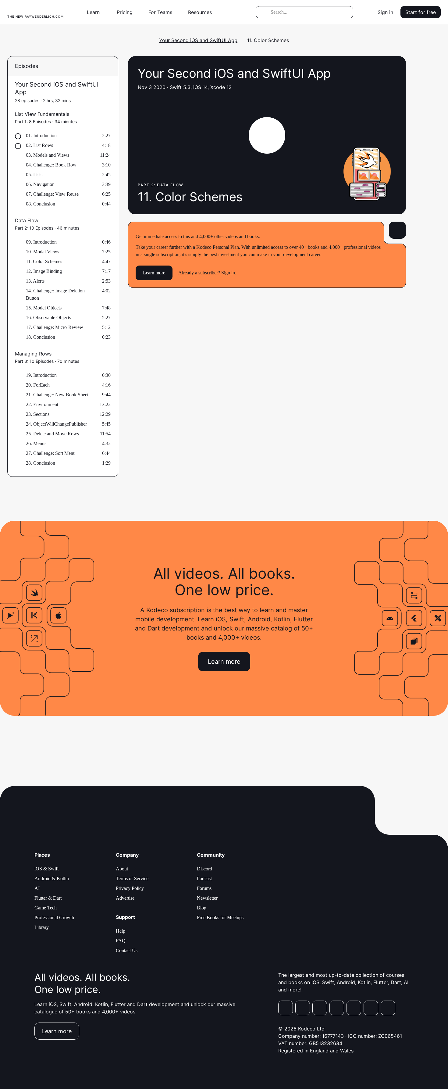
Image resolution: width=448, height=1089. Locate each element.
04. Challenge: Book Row (51, 164)
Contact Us (126, 950)
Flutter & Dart (48, 898)
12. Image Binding (44, 271)
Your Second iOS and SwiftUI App (198, 40)
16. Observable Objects (48, 317)
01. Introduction (41, 135)
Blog (201, 907)
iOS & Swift (46, 868)
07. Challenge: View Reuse (52, 194)
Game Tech (45, 907)
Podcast (204, 878)
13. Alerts (35, 281)
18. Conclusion (40, 337)
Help (120, 931)
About (122, 868)
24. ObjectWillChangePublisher (56, 424)
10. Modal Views (42, 251)
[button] (95, 12)
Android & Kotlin (51, 878)
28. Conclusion (40, 463)
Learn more (154, 272)
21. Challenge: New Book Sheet (57, 394)
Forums (204, 888)
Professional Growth (54, 917)
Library (41, 927)
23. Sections (37, 414)
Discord (204, 868)
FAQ (121, 940)
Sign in (385, 12)
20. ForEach (38, 384)
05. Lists (34, 174)
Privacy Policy (130, 888)
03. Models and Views (47, 155)
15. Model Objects (44, 307)
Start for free (420, 12)
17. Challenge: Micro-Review (54, 327)
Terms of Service (132, 878)
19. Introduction (41, 375)
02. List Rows (39, 145)
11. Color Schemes (44, 261)
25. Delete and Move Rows (52, 433)
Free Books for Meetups (220, 917)
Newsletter (207, 898)
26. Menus (36, 443)
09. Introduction (41, 242)
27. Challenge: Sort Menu (51, 453)
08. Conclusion (40, 203)
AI (37, 888)
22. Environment (42, 404)
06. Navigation (40, 184)
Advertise (125, 898)
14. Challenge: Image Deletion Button (55, 294)
